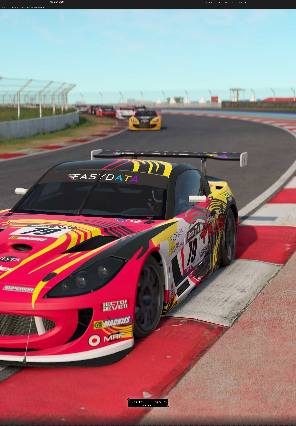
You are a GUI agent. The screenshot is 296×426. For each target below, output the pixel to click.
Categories (209, 3)
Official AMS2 (236, 3)
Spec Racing (15, 7)
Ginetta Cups (25, 7)
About (225, 3)
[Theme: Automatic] (246, 2)
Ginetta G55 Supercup (37, 7)
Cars (218, 3)
